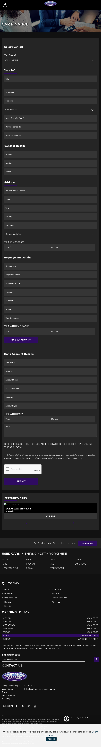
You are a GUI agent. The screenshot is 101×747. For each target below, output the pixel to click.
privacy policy (24, 716)
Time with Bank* (13, 414)
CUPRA (78, 560)
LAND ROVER (81, 564)
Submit (21, 481)
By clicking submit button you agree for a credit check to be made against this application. (49, 445)
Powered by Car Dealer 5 (79, 718)
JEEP (52, 564)
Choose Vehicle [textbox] (11, 60)
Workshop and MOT (60, 598)
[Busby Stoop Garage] (50, 3)
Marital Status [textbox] (11, 109)
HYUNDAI (30, 564)
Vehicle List (11, 55)
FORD (4, 564)
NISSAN (29, 568)
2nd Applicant (21, 340)
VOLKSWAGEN (57, 568)
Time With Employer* (16, 326)
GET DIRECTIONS (11, 655)
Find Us (7, 606)
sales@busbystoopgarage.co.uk (41, 689)
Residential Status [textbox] (13, 234)
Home (7, 589)
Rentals (7, 602)
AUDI (28, 560)
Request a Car (10, 598)
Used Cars (56, 589)
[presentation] (26, 523)
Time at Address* (14, 242)
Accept (51, 739)
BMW (53, 560)
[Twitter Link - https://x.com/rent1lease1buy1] (23, 706)
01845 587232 (33, 686)
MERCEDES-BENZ (10, 568)
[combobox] (50, 60)
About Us (56, 602)
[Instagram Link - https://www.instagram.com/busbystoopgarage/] (29, 706)
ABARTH (5, 560)
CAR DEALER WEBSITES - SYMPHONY (81, 720)
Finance (55, 593)
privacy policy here (73, 458)
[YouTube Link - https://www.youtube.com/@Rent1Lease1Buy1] (35, 706)
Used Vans (8, 593)
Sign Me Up (87, 543)
